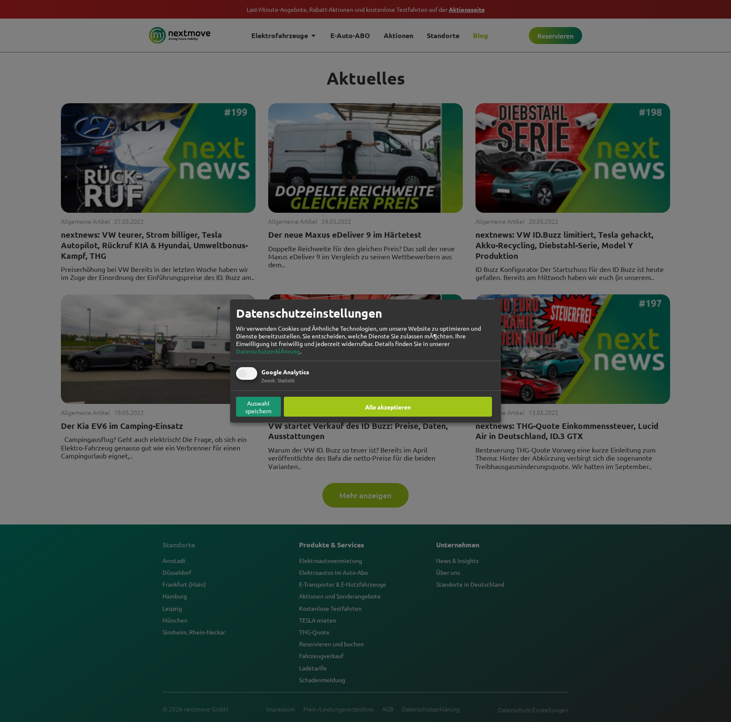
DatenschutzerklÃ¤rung (268, 351)
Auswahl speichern (258, 407)
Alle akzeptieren (388, 407)
